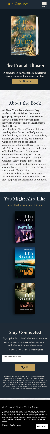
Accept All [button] (41, 426)
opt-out (37, 386)
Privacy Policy (26, 378)
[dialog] (25, 417)
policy (27, 386)
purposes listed (26, 382)
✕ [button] (46, 403)
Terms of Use (37, 378)
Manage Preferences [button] (11, 425)
